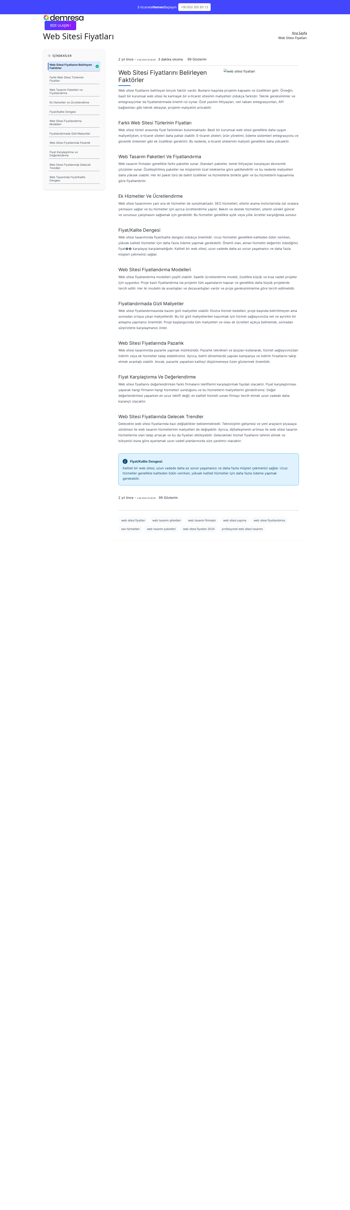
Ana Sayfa (299, 33)
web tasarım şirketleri (166, 520)
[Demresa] (63, 17)
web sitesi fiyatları (133, 520)
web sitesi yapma (234, 520)
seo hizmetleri (130, 529)
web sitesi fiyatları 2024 (199, 529)
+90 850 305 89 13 (194, 7)
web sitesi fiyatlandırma (269, 520)
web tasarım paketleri (161, 529)
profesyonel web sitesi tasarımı (242, 529)
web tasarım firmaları (202, 520)
